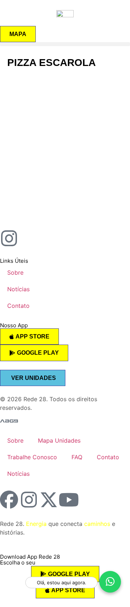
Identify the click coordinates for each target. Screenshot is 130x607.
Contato (18, 305)
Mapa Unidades (59, 440)
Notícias (18, 289)
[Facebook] (9, 500)
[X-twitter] (49, 500)
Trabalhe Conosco (32, 457)
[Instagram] (29, 500)
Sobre (15, 272)
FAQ (77, 457)
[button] (65, 44)
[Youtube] (69, 500)
